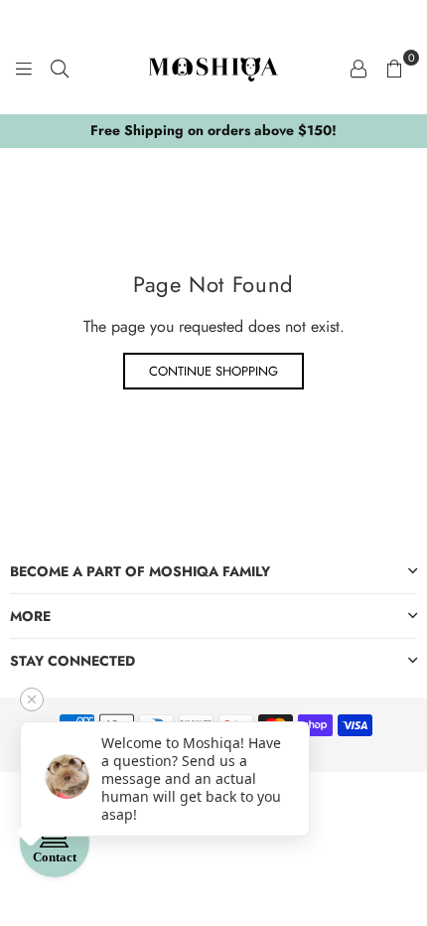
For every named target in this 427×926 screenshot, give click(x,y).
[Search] (59, 67)
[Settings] (358, 67)
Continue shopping (213, 371)
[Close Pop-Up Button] (32, 699)
